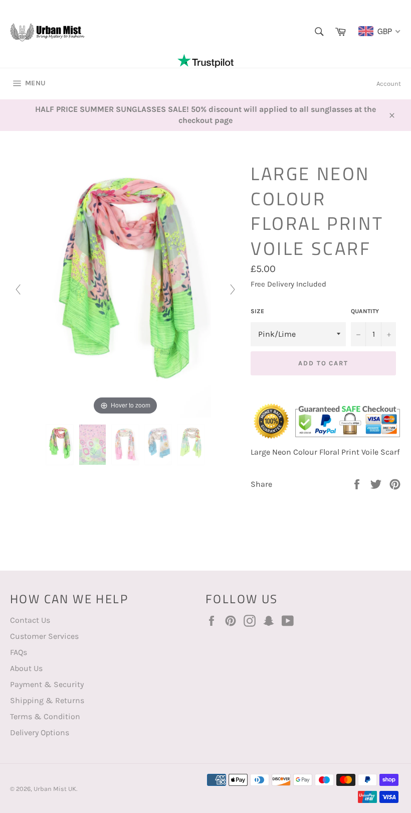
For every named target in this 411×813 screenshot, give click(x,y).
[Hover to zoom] (125, 288)
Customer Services (44, 636)
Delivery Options (39, 732)
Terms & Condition (45, 716)
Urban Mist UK (55, 788)
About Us (26, 668)
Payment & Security (47, 684)
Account (388, 83)
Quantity (365, 311)
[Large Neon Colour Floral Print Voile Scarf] (59, 445)
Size (257, 311)
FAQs (18, 652)
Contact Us (30, 620)
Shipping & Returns (47, 700)
